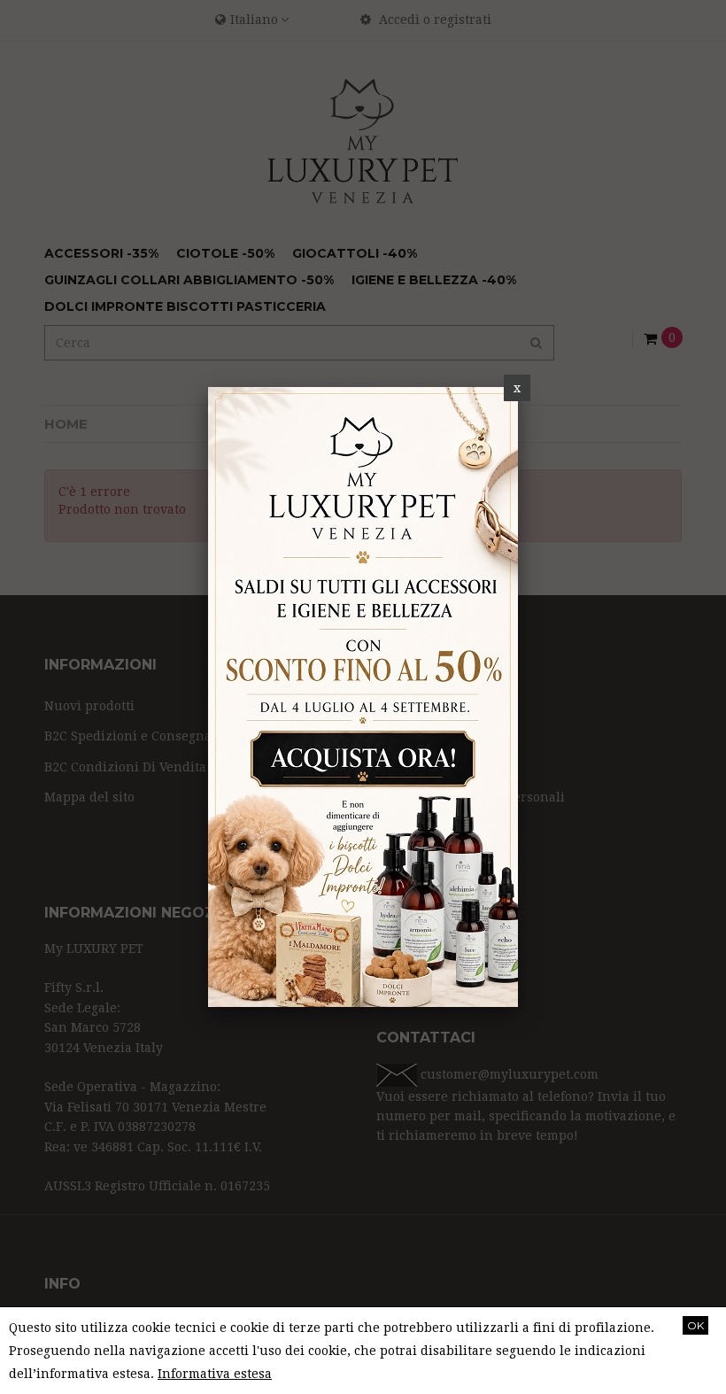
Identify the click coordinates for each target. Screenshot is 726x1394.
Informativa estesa (215, 1374)
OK (695, 1325)
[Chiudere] (517, 388)
